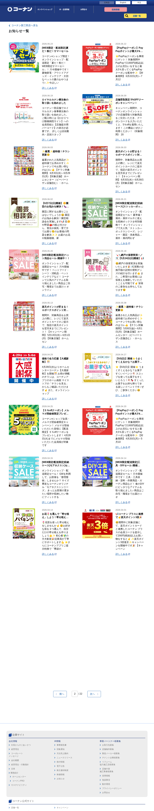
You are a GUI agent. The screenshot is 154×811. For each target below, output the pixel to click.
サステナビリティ (19, 785)
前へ (60, 694)
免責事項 (106, 780)
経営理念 (15, 749)
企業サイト (18, 734)
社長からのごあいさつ (21, 745)
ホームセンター (19, 776)
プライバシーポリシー (112, 788)
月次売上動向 (62, 753)
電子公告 (61, 766)
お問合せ (106, 792)
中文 (139, 3)
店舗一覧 (15, 807)
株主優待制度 (62, 770)
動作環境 (106, 784)
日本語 (106, 3)
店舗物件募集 (108, 749)
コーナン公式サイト (23, 801)
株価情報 (61, 774)
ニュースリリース (64, 758)
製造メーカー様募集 (111, 753)
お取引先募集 (108, 745)
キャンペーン (62, 807)
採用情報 (106, 776)
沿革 (13, 769)
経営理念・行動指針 (20, 764)
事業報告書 (61, 745)
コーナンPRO (18, 781)
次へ (93, 694)
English (123, 3)
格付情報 (61, 762)
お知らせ (61, 779)
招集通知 (61, 749)
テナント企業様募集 (111, 758)
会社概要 (15, 760)
